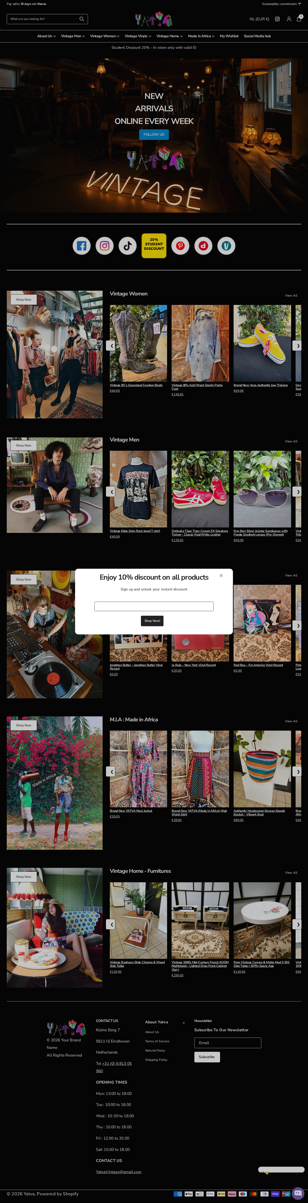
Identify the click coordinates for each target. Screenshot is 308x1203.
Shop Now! (152, 620)
